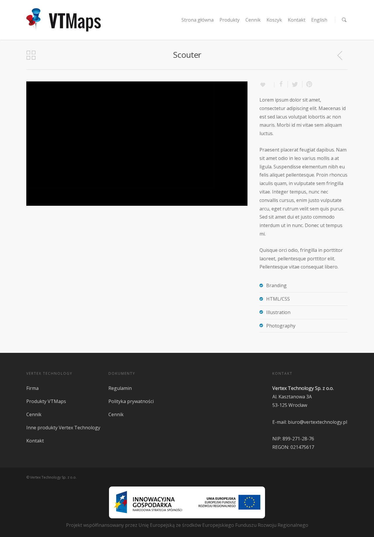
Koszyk (274, 20)
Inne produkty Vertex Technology (63, 427)
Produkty (229, 20)
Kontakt (296, 20)
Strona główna (197, 20)
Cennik (253, 20)
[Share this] (281, 84)
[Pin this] (308, 84)
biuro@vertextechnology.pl (317, 422)
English (319, 20)
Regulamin (120, 388)
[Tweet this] (295, 84)
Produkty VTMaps (46, 401)
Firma (32, 388)
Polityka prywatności (131, 401)
